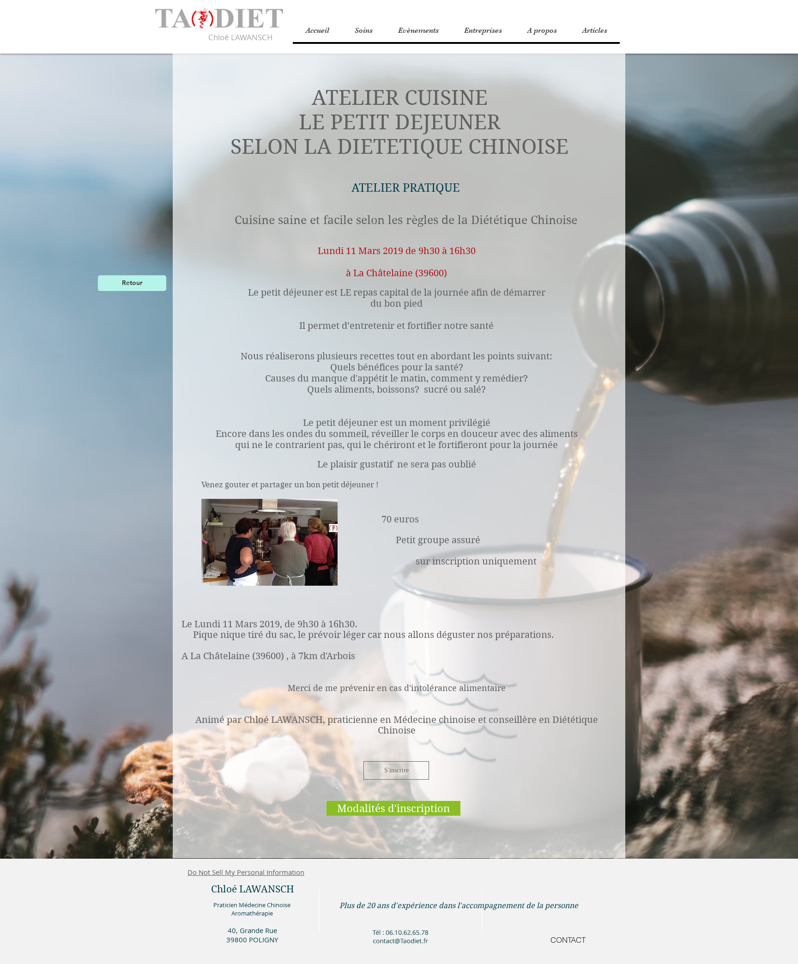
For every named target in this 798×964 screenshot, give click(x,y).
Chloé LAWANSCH (240, 37)
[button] (541, 30)
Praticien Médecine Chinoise (251, 905)
